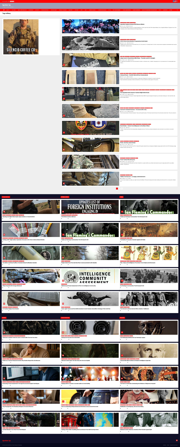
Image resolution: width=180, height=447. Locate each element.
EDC (123, 56)
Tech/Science (151, 73)
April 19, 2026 (64, 264)
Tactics (149, 124)
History (128, 22)
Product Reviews (149, 56)
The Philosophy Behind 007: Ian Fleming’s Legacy (132, 337)
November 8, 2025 (6, 431)
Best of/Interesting (123, 22)
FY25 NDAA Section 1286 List (68, 216)
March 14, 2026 (65, 310)
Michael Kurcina (12, 287)
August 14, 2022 (124, 111)
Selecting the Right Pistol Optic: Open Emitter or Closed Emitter (18, 216)
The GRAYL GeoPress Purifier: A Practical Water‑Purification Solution (19, 262)
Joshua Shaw (131, 161)
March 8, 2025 (123, 385)
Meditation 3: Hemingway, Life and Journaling (131, 406)
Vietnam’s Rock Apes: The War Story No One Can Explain (75, 360)
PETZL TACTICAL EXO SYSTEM (127, 142)
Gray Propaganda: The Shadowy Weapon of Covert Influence (17, 406)
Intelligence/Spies (132, 22)
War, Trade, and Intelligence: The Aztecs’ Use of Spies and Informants (137, 262)
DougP (128, 127)
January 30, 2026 (6, 362)
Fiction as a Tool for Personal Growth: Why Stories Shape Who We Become (21, 360)
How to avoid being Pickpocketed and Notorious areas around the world (79, 406)
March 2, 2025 (123, 408)
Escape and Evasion (129, 124)
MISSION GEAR (137, 56)
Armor (121, 56)
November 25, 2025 (65, 385)
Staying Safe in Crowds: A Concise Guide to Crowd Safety (75, 383)
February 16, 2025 (124, 431)
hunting (130, 73)
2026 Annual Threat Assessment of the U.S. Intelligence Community (78, 285)
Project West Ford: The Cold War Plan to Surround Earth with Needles (79, 262)
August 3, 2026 (6, 339)
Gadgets (127, 73)
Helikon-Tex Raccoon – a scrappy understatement (132, 176)
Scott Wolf (131, 144)
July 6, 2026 (5, 287)
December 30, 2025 (65, 362)
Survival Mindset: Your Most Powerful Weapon (14, 429)
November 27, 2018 (124, 161)
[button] (177, 10)
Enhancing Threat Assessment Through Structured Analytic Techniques (20, 383)
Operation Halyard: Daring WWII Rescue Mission (132, 24)
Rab (130, 178)
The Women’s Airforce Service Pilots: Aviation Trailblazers (134, 308)
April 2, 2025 (123, 287)
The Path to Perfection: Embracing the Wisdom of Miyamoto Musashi (137, 383)
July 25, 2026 (64, 218)
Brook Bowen (131, 94)
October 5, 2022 (124, 94)
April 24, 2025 (123, 241)
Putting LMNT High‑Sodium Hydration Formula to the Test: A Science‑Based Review (23, 239)
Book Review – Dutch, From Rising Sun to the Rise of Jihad (134, 125)
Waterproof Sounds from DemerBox (70, 337)
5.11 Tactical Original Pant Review (10, 308)
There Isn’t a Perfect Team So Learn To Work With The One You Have (19, 337)
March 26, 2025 (124, 362)
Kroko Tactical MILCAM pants (127, 159)
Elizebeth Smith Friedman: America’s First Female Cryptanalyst (136, 429)
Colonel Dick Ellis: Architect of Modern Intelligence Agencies (135, 360)
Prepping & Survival (143, 56)
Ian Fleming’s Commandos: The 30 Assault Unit (132, 285)
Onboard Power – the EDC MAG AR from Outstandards (134, 75)
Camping (121, 73)
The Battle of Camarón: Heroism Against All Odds (132, 239)
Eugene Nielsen (13, 218)
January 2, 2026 (6, 385)
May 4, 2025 (123, 339)
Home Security (127, 56)
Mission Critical (132, 56)
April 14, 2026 (64, 287)
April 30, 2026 (64, 241)
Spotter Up (6, 5)
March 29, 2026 (65, 339)
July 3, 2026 (5, 310)
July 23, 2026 (5, 241)
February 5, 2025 (124, 310)
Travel (154, 73)
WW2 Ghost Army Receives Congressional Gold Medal (133, 41)
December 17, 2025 (6, 408)
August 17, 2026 (6, 218)
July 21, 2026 (5, 264)
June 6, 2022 (123, 127)
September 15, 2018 (124, 178)
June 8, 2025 (64, 408)
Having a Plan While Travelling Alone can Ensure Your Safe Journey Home (79, 429)
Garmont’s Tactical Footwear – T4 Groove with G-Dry (133, 109)
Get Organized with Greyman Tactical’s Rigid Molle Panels (134, 92)
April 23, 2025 (123, 264)
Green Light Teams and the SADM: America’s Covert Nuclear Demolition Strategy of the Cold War (85, 308)
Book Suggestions (123, 124)
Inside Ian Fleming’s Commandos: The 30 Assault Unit (74, 239)
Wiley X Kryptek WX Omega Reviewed (12, 285)
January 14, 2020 (124, 144)
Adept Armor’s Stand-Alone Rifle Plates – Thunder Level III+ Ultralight (137, 58)
